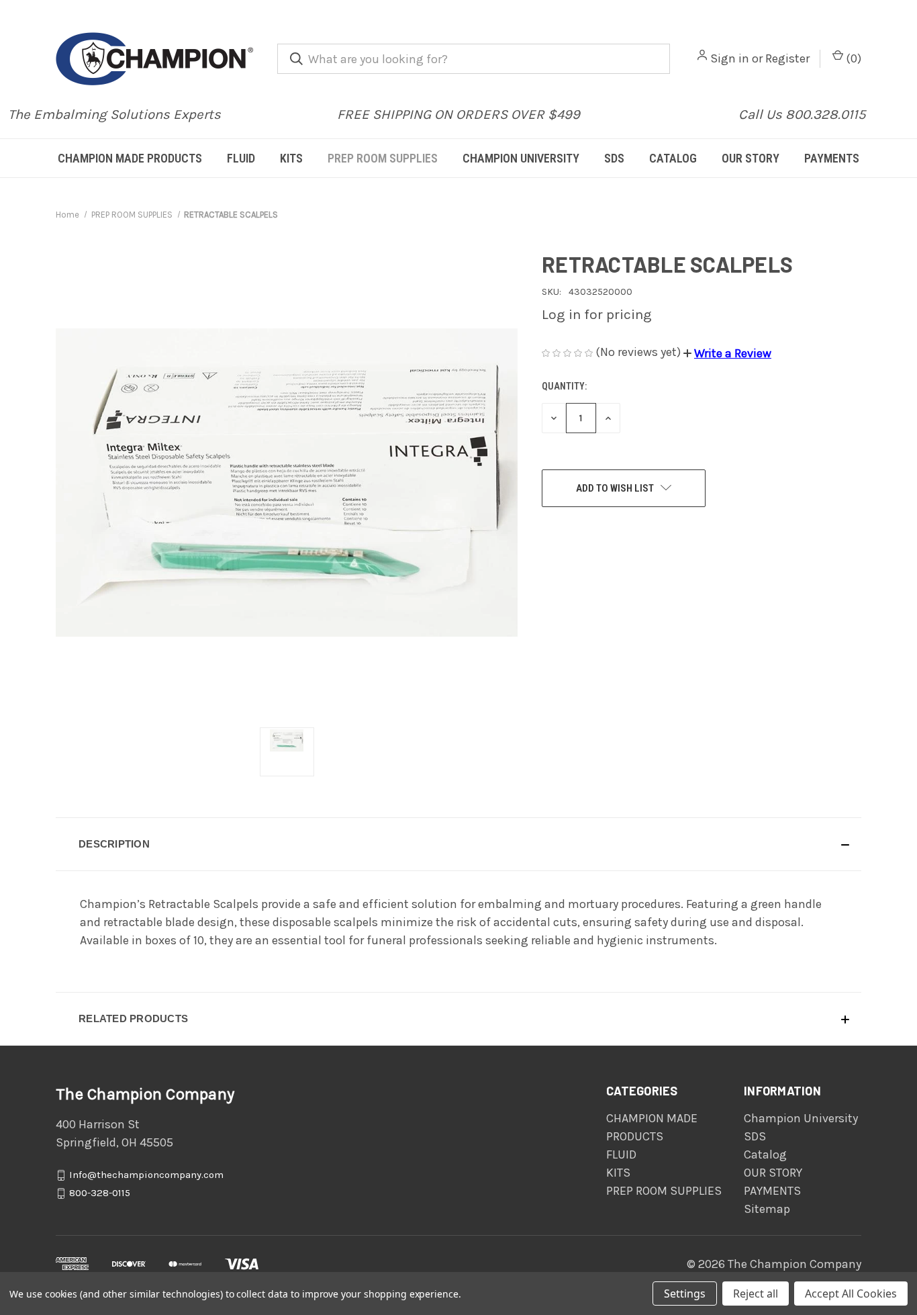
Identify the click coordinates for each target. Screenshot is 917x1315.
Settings (685, 1293)
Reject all (755, 1293)
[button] (727, 353)
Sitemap (767, 1208)
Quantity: (564, 386)
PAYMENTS (831, 158)
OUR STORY (750, 158)
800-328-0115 (99, 1193)
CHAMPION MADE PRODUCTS (130, 158)
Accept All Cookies (851, 1293)
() (852, 58)
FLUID (241, 158)
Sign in (729, 58)
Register (787, 58)
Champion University (521, 158)
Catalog (673, 158)
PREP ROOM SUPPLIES (383, 158)
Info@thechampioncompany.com (146, 1175)
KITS (291, 158)
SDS (614, 158)
